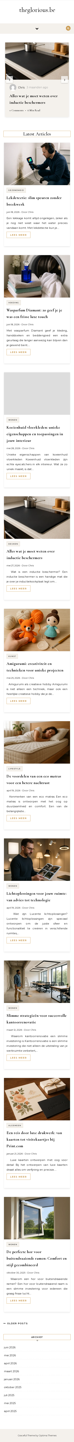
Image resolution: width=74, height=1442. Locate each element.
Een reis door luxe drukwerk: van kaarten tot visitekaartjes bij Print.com (34, 1139)
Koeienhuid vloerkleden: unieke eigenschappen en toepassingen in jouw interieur (35, 434)
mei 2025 (10, 1403)
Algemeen (14, 1125)
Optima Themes (47, 1435)
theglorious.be (37, 10)
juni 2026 (9, 1347)
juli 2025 (9, 1395)
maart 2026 (11, 1371)
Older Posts (17, 1323)
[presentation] (9, 79)
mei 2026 (10, 1355)
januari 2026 (12, 1379)
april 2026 (10, 1363)
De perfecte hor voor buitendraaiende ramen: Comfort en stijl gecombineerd (37, 1258)
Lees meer (18, 234)
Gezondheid (16, 190)
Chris (30, 212)
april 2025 (10, 1411)
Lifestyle (14, 769)
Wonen (12, 420)
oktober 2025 (13, 1387)
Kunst (12, 656)
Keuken (13, 544)
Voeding (13, 303)
